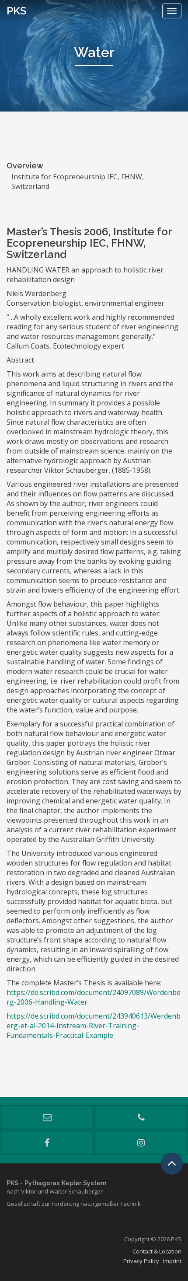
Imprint (172, 1261)
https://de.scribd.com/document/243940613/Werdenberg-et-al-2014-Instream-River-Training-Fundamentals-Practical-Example (94, 1025)
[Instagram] (141, 1142)
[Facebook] (47, 1142)
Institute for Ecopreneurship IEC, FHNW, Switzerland (77, 181)
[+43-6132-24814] (141, 1117)
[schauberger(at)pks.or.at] (47, 1117)
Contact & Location (156, 1251)
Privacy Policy (141, 1261)
